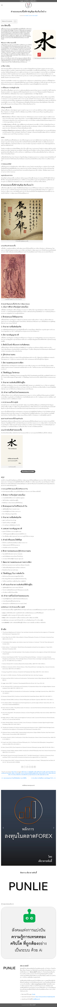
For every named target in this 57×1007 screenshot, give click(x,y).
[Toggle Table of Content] (14, 21)
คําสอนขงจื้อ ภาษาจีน (19, 773)
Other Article (14, 771)
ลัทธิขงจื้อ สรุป (26, 774)
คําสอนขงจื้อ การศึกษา (10, 773)
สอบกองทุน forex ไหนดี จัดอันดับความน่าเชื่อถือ (14, 778)
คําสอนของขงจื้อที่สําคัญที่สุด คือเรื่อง (31, 773)
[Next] (53, 828)
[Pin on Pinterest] (32, 767)
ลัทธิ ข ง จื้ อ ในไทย (12, 774)
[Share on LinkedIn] (35, 767)
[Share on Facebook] (25, 767)
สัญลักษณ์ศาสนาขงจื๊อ (44, 774)
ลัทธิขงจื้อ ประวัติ (19, 774)
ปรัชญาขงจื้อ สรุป (52, 773)
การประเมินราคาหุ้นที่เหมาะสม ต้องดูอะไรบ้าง (42, 778)
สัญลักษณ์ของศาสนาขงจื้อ (34, 774)
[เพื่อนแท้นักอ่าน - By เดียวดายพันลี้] (28, 5)
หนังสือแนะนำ (36, 999)
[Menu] (2, 5)
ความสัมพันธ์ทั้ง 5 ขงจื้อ (31, 771)
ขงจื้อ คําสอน (24, 771)
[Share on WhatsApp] (22, 767)
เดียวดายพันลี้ (34, 15)
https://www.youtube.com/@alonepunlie (45, 996)
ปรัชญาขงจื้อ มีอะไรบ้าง (43, 773)
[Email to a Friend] (30, 767)
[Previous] (3, 828)
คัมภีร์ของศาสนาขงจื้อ (41, 771)
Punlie (33, 994)
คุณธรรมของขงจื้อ (49, 771)
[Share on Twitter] (27, 767)
